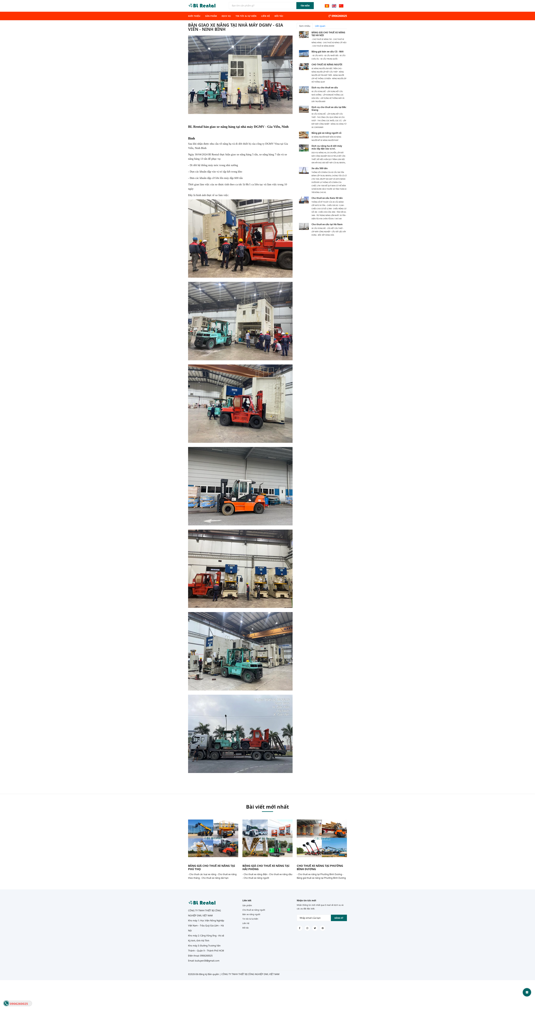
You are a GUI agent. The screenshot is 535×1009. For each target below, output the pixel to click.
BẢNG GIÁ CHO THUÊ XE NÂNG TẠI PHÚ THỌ (211, 867)
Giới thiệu (194, 16)
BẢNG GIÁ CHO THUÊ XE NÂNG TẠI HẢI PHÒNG (265, 867)
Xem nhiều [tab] (304, 25)
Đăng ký (339, 918)
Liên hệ (265, 16)
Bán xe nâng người (251, 914)
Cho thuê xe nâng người (253, 910)
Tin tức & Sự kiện (246, 16)
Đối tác (279, 16)
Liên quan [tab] (320, 25)
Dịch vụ (226, 16)
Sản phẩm (211, 16)
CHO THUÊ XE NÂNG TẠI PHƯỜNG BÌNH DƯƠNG (320, 867)
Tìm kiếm (305, 5)
